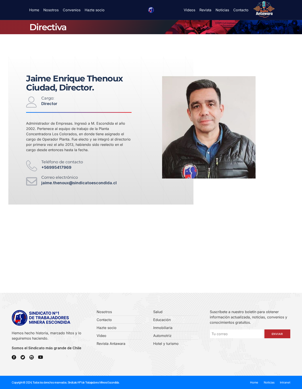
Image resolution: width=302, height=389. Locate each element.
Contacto (240, 10)
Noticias (222, 10)
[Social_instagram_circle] (31, 357)
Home (34, 10)
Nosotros (51, 10)
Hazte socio (95, 10)
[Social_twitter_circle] (23, 357)
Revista (205, 10)
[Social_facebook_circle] (14, 357)
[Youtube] (40, 357)
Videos (189, 10)
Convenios (71, 10)
